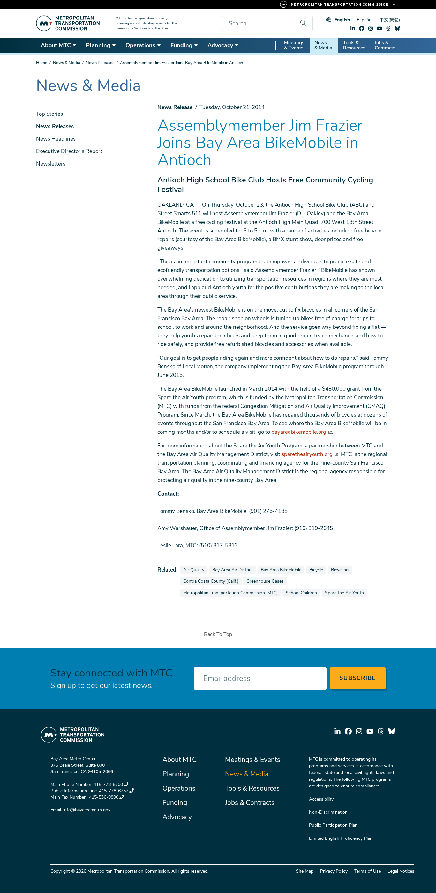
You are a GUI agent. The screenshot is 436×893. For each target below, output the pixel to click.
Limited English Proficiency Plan (340, 838)
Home (41, 63)
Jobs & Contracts (385, 45)
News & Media (323, 45)
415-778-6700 (108, 784)
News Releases (100, 63)
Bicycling (341, 569)
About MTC (56, 45)
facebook (361, 28)
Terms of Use (367, 871)
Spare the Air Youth (346, 592)
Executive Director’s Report (69, 151)
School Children (302, 592)
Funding (181, 45)
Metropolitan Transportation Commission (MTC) (230, 592)
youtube (379, 28)
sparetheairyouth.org (307, 454)
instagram (370, 28)
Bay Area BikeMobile (282, 569)
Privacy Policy (334, 871)
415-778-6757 (113, 791)
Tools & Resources (354, 45)
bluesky (397, 28)
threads (388, 28)
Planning (98, 45)
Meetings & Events (294, 45)
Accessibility (321, 799)
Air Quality (195, 569)
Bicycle (317, 569)
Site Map (304, 871)
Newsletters (50, 163)
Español (364, 20)
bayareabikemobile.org (298, 432)
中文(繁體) (390, 20)
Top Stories (49, 114)
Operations (140, 45)
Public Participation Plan (333, 825)
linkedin (352, 28)
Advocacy (220, 45)
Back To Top (218, 634)
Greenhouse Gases (266, 581)
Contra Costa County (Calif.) (212, 581)
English (342, 20)
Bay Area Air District (234, 569)
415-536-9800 (103, 797)
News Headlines (56, 139)
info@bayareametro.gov (86, 810)
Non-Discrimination (328, 812)
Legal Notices (400, 871)
